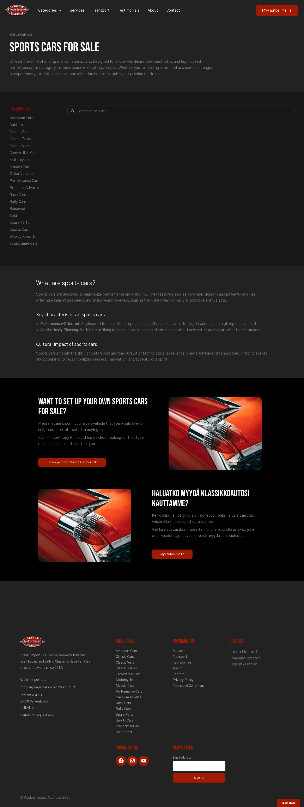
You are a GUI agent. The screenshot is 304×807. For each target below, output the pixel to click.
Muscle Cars (20, 167)
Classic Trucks (22, 139)
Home (13, 35)
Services (77, 10)
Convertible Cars (24, 153)
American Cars (21, 118)
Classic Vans (20, 146)
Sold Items (124, 732)
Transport (101, 10)
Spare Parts (19, 223)
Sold (13, 216)
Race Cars (18, 195)
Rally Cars (18, 202)
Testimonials (128, 10)
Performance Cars (24, 181)
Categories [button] (47, 10)
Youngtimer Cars (24, 243)
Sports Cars (19, 230)
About (153, 10)
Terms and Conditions (189, 685)
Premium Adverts (24, 188)
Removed (17, 209)
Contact (173, 10)
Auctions (17, 125)
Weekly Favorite (23, 237)
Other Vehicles (22, 174)
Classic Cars (20, 132)
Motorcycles (20, 160)
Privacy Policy (183, 680)
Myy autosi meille (277, 10)
